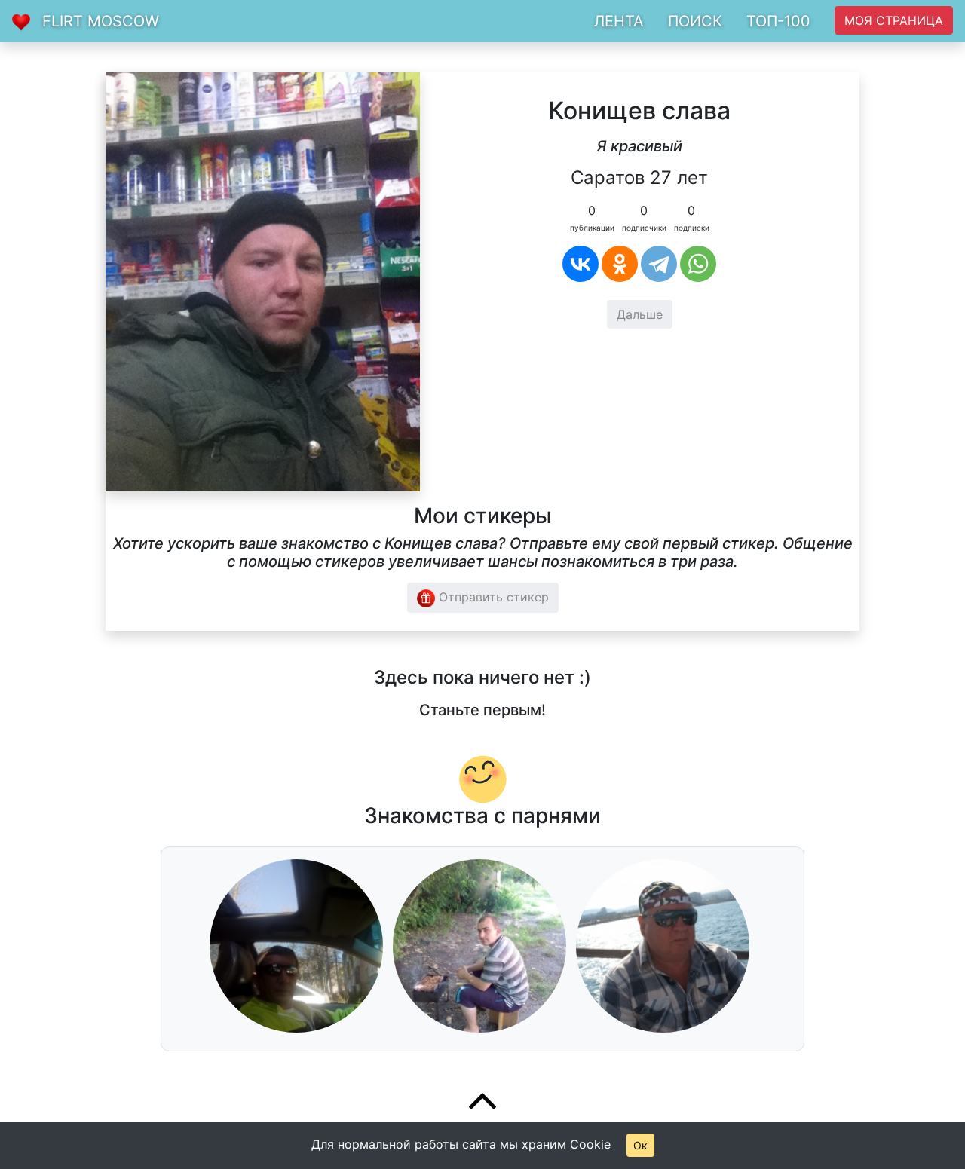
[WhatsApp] (698, 264)
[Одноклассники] (620, 264)
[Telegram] (659, 264)
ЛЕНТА (619, 21)
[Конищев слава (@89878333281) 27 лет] (263, 280)
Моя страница (893, 20)
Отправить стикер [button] (492, 596)
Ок (640, 1145)
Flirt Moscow (100, 21)
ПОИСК (695, 21)
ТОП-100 (778, 21)
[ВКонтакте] (580, 264)
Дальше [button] (640, 314)
